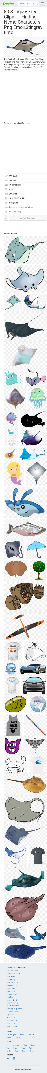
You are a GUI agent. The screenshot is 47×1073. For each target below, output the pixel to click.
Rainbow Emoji (12, 1000)
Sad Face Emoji (12, 971)
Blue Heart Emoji (13, 1012)
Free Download (29, 218)
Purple (23, 1048)
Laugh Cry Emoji (12, 1003)
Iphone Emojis (12, 1026)
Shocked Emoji (12, 985)
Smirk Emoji (11, 976)
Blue (15, 1048)
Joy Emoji (10, 1014)
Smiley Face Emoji (13, 974)
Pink (30, 1048)
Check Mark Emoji (13, 1006)
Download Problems (22, 123)
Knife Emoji (11, 991)
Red (8, 1045)
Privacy (17, 1038)
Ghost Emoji (11, 980)
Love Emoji (10, 997)
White (9, 1051)
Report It (7, 123)
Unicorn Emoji (12, 994)
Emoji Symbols (12, 1020)
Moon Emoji (11, 988)
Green (33, 1045)
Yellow (25, 1045)
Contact (31, 1035)
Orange (16, 1045)
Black (24, 1051)
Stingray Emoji (15, 212)
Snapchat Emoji (12, 982)
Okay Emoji (11, 1017)
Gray (16, 1051)
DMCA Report (11, 1035)
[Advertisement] (23, 96)
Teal (8, 1048)
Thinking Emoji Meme (14, 1009)
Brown (32, 1051)
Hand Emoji (11, 1023)
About (22, 1035)
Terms (9, 1038)
